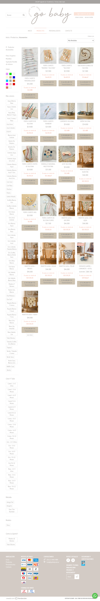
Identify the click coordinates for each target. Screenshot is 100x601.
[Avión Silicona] (85, 111)
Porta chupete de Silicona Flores (48, 219)
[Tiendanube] (16, 599)
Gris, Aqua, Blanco (12, 213)
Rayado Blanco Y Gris (11, 316)
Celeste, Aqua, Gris (11, 154)
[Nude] (10, 84)
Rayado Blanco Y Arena (11, 304)
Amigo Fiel (10, 502)
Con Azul (9, 182)
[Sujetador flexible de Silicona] (85, 55)
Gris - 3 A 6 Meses (11, 447)
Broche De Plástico (11, 148)
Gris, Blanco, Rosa (11, 230)
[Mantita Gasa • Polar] (67, 253)
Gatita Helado (11, 196)
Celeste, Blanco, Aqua (12, 165)
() (85, 14)
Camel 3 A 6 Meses (11, 402)
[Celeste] (7, 81)
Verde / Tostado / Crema (12, 352)
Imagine (9, 506)
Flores (8, 193)
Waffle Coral (10, 366)
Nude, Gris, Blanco (11, 291)
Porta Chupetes (10, 56)
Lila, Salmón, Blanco (11, 273)
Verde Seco (10, 357)
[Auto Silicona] (67, 154)
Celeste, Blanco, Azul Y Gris (12, 171)
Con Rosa (9, 185)
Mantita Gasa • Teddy (29, 314)
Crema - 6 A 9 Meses (12, 431)
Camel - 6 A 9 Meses (12, 396)
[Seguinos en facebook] (68, 560)
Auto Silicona (67, 164)
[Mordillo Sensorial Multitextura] (48, 154)
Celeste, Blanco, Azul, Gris (12, 177)
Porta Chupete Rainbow (48, 122)
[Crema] (7, 77)
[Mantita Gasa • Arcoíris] (67, 205)
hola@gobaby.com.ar (53, 562)
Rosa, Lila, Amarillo (12, 327)
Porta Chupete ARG (29, 212)
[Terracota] (7, 87)
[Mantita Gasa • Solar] (48, 253)
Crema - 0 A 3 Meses (12, 420)
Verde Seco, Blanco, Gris (11, 362)
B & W (8, 131)
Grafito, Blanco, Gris (11, 201)
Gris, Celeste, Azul (12, 242)
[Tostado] (10, 77)
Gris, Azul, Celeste (12, 219)
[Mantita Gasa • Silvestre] (85, 156)
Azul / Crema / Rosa (11, 119)
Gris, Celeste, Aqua (12, 236)
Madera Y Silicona (12, 285)
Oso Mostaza (11, 296)
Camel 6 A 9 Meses (11, 408)
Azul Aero (10, 124)
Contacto (68, 31)
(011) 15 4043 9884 (52, 560)
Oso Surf (9, 299)
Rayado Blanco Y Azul (11, 310)
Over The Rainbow (12, 510)
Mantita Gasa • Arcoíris (67, 219)
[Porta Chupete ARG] (30, 202)
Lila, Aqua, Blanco (12, 267)
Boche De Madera (12, 142)
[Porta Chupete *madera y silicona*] (48, 55)
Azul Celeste (11, 128)
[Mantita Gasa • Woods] (30, 253)
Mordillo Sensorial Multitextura (48, 165)
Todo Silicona (11, 338)
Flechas (9, 189)
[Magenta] (7, 84)
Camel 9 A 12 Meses (12, 414)
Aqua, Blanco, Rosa (12, 102)
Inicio (30, 31)
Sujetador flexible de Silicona (85, 66)
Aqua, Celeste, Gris (11, 108)
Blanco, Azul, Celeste (12, 136)
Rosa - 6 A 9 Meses (11, 482)
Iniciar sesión (89, 17)
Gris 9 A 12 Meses (11, 464)
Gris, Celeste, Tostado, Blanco (11, 248)
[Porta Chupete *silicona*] (67, 55)
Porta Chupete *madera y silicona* (48, 66)
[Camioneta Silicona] (67, 111)
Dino (8, 525)
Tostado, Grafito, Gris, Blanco (12, 343)
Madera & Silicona (12, 540)
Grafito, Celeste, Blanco (12, 207)
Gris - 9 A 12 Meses (11, 458)
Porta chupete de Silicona (30, 122)
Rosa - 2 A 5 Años (11, 470)
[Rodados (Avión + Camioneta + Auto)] (85, 253)
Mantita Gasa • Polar (66, 266)
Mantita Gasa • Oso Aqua (85, 219)
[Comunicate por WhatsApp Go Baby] (95, 596)
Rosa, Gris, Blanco (12, 321)
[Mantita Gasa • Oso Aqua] (85, 205)
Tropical (9, 347)
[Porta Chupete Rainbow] (48, 111)
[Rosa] (7, 74)
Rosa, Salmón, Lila (12, 333)
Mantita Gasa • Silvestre (85, 170)
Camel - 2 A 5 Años (12, 385)
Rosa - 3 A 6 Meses (11, 476)
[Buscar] (23, 15)
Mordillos (8, 59)
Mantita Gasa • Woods (30, 267)
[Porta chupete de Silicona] (30, 111)
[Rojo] (14, 84)
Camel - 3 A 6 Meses (12, 390)
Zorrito (9, 370)
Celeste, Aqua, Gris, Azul (11, 159)
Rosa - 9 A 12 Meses (12, 487)
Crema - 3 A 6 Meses (12, 425)
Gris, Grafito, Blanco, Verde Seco (12, 255)
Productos (40, 31)
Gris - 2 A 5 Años (12, 442)
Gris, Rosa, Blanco (12, 262)
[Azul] (14, 77)
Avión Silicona (85, 121)
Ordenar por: (91, 36)
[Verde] (10, 74)
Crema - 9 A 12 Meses (11, 437)
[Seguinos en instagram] (73, 560)
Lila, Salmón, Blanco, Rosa (11, 279)
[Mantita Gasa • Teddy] (30, 301)
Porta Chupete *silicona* (67, 66)
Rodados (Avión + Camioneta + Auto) (85, 267)
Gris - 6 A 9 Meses (11, 452)
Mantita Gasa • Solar (48, 266)
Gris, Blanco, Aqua (11, 224)
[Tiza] (10, 87)
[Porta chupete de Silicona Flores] (48, 205)
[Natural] (14, 74)
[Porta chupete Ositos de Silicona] (30, 154)
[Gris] (10, 81)
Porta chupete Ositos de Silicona (29, 165)
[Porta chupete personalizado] (30, 62)
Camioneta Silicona (67, 121)
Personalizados (54, 31)
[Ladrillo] (14, 81)
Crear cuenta (79, 17)
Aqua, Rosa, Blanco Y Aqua (11, 113)
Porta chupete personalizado (30, 79)
